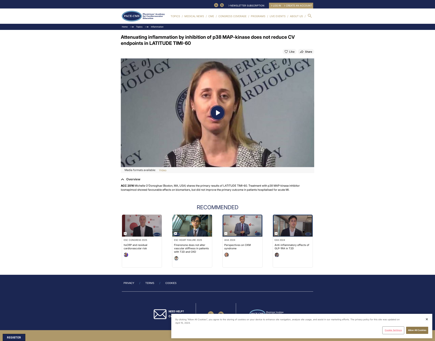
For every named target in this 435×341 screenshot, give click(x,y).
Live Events (278, 16)
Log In (277, 5)
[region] (301, 326)
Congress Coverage (232, 16)
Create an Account (299, 5)
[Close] (427, 319)
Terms (149, 283)
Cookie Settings (393, 330)
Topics (175, 16)
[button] (130, 179)
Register (14, 337)
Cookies (171, 283)
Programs (258, 16)
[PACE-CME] (143, 16)
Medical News (194, 16)
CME (211, 16)
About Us (296, 16)
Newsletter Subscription (247, 5)
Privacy (129, 283)
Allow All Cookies (417, 330)
